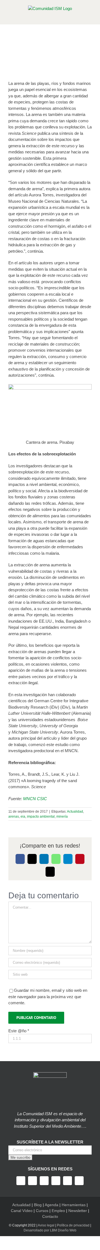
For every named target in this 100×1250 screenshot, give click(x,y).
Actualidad (75, 811)
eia (23, 816)
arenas (13, 816)
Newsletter (77, 1210)
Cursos (42, 1210)
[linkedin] (67, 1180)
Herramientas (74, 1205)
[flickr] (79, 1180)
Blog (38, 1205)
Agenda (51, 1205)
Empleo (58, 1210)
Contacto (50, 1216)
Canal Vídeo (21, 1210)
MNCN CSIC (35, 798)
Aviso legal (46, 1225)
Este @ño (18, 1030)
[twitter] (32, 1180)
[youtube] (55, 1180)
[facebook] (20, 1180)
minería (62, 816)
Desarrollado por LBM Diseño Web (50, 1230)
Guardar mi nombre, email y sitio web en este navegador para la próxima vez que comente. (47, 996)
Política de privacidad (73, 1225)
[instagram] (44, 1180)
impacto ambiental (41, 816)
